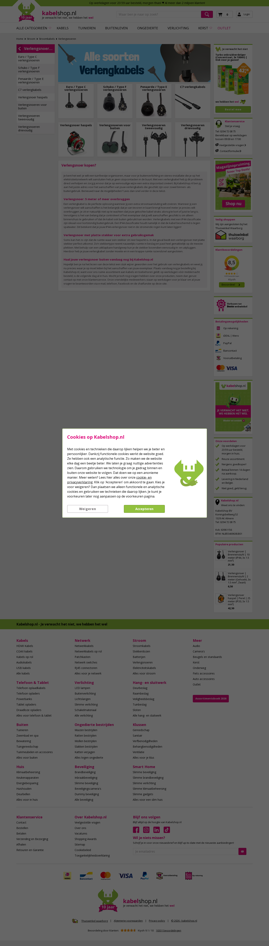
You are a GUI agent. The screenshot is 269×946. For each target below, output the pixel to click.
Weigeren (87, 509)
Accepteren (144, 509)
